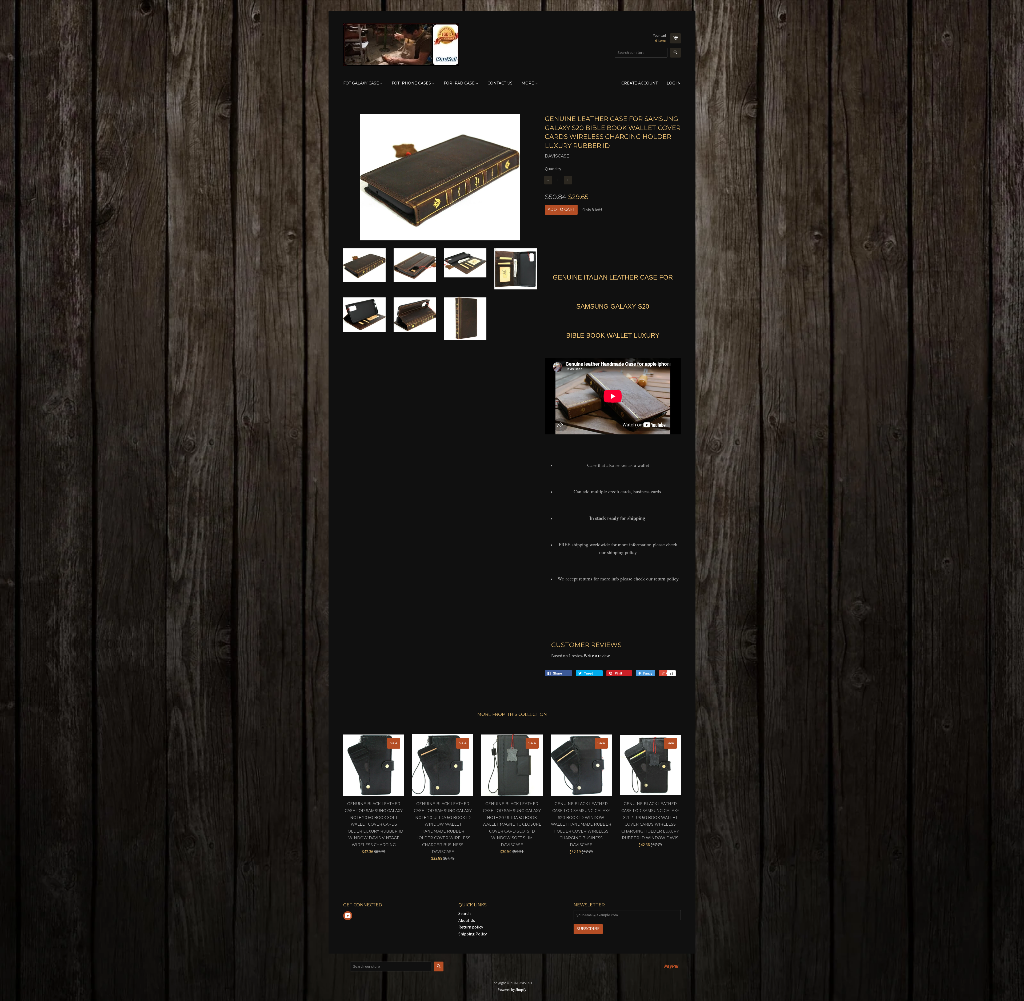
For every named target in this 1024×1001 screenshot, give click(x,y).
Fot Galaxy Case (361, 83)
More (528, 83)
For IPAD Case (460, 83)
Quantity (553, 168)
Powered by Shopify (512, 989)
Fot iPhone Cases (412, 83)
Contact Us (500, 83)
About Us (466, 920)
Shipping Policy (472, 934)
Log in (674, 83)
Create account (639, 83)
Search (464, 913)
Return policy (470, 927)
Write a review (597, 655)
